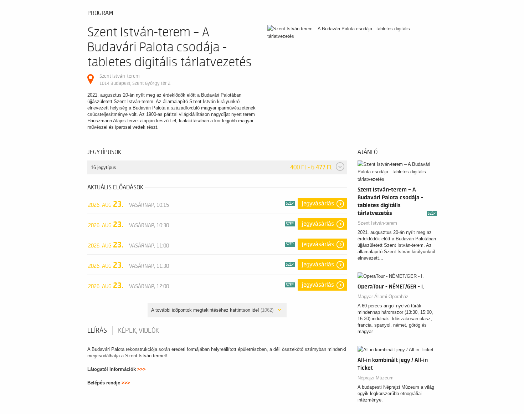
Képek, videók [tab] (138, 330)
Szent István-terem (377, 223)
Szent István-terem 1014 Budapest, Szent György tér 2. (135, 79)
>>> (141, 369)
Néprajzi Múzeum (376, 377)
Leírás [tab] (97, 330)
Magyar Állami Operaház (383, 296)
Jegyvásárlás (318, 203)
